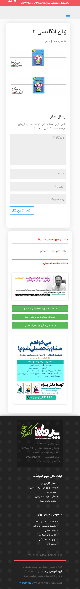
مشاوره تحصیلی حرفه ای (44, 526)
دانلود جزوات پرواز (48, 501)
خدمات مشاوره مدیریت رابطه (40, 317)
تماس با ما (51, 544)
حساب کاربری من (48, 483)
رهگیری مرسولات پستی (45, 496)
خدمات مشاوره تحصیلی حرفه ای (40, 308)
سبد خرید (51, 492)
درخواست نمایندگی (47, 539)
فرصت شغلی (50, 530)
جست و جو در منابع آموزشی (43, 487)
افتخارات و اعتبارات (47, 535)
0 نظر (47, 41)
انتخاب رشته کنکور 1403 (45, 521)
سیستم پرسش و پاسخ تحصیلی (40, 325)
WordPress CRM (28, 583)
